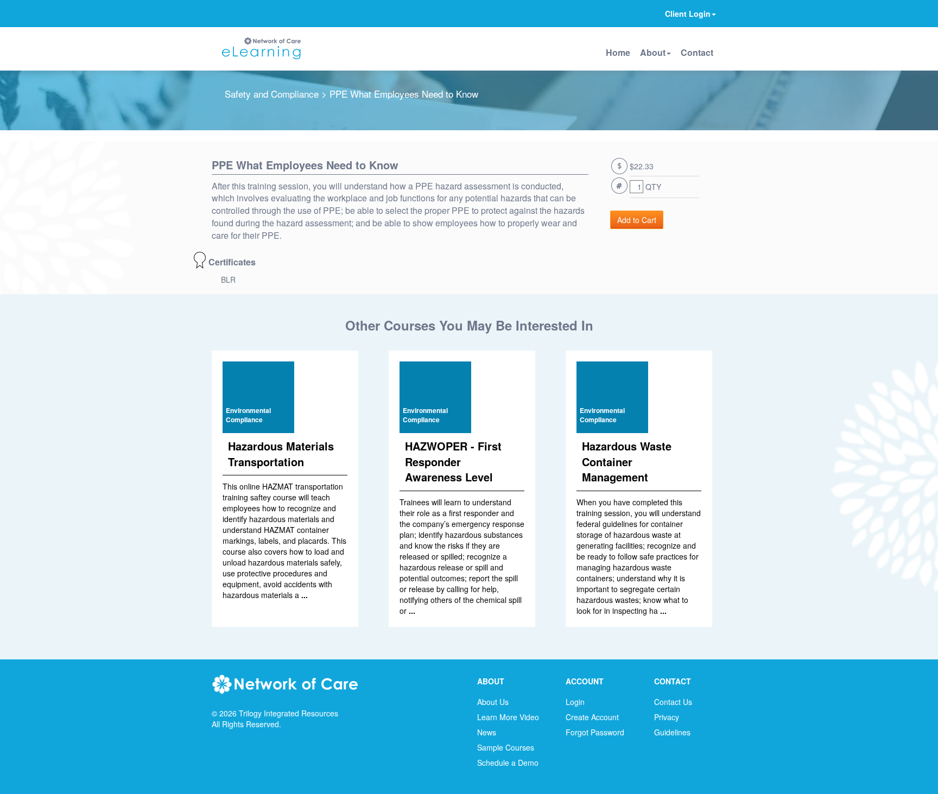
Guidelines (672, 732)
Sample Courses (505, 747)
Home (618, 52)
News (486, 732)
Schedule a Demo (507, 762)
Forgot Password (595, 732)
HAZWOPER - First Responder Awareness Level (453, 461)
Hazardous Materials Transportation (281, 453)
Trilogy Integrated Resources (288, 713)
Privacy (666, 717)
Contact (697, 52)
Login (575, 701)
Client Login (688, 13)
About (653, 52)
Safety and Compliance (272, 93)
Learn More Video (508, 717)
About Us (493, 701)
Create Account (592, 717)
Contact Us (673, 701)
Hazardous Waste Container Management (626, 461)
